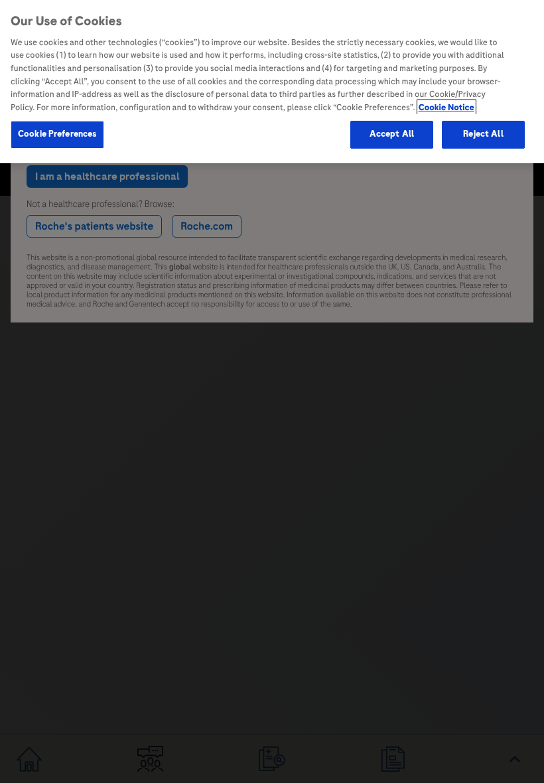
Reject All (483, 134)
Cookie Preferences (57, 134)
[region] (272, 81)
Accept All (392, 134)
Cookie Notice (446, 107)
